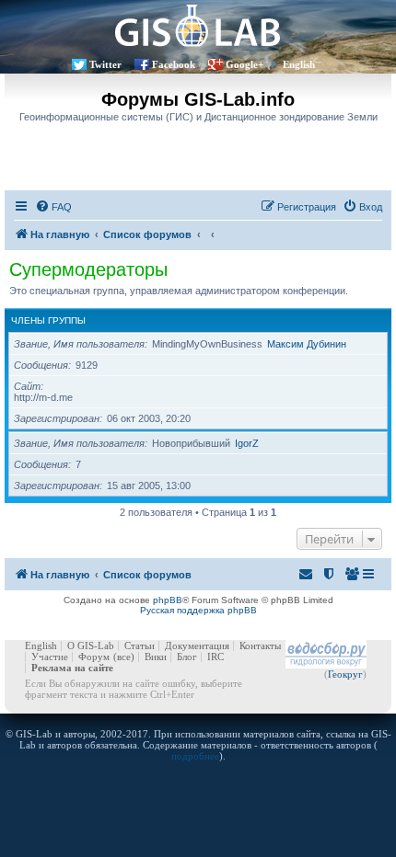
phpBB (167, 600)
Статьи (139, 645)
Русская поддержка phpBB (198, 610)
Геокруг (345, 674)
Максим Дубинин (306, 343)
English (299, 64)
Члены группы (48, 320)
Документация (197, 645)
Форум (94, 656)
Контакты (260, 645)
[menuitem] (53, 207)
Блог (187, 656)
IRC (215, 656)
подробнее (195, 755)
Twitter (105, 64)
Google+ (244, 64)
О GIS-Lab (90, 645)
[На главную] (198, 25)
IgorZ (247, 443)
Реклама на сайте (72, 667)
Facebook (173, 64)
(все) (123, 656)
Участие (49, 656)
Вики (156, 656)
